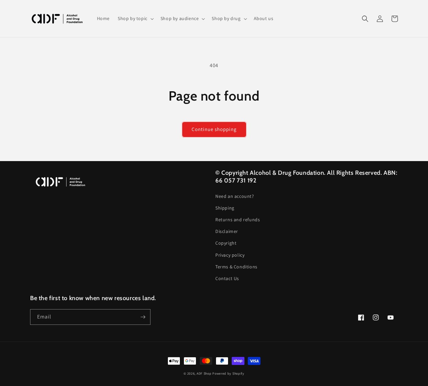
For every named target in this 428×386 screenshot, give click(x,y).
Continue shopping (214, 129)
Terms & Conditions (236, 267)
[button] (135, 18)
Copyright (225, 243)
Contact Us (227, 278)
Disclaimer (226, 231)
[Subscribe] (142, 317)
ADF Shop (204, 373)
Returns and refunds (237, 220)
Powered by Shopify (228, 373)
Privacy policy (229, 255)
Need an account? (234, 196)
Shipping (224, 208)
